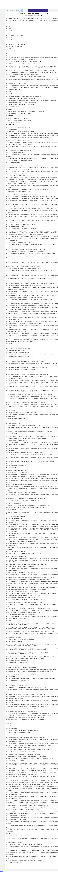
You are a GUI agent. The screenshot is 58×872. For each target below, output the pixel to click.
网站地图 (1, 871)
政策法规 (17, 10)
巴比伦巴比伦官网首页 (11, 10)
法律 (20, 10)
